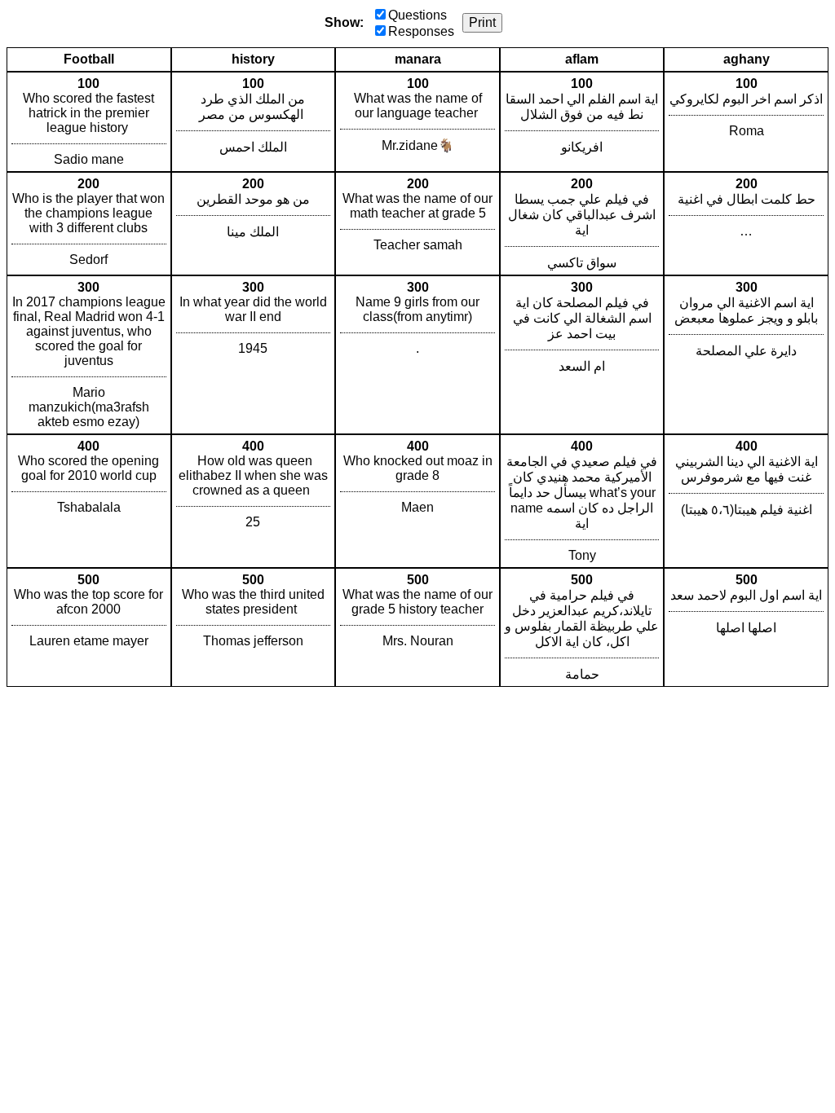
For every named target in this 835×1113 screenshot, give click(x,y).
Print (482, 22)
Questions (417, 15)
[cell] (89, 122)
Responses (421, 31)
